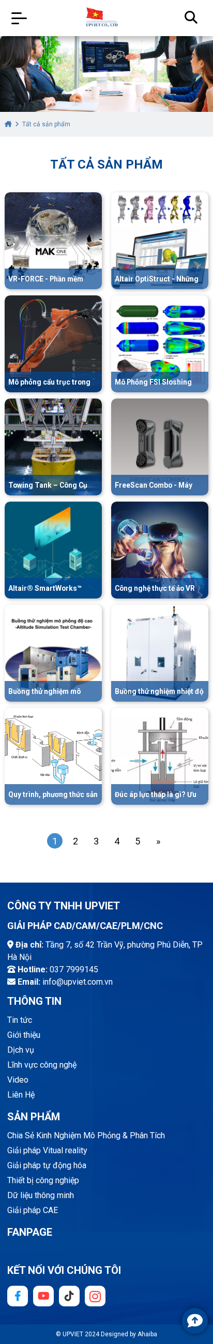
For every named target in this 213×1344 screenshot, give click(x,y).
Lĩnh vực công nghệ (42, 1065)
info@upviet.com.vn (77, 982)
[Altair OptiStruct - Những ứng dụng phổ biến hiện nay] (159, 240)
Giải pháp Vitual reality (47, 1150)
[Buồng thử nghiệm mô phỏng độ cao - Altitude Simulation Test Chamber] (53, 652)
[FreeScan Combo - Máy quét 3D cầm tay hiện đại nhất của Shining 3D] (159, 446)
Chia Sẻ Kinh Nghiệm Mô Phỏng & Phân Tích (86, 1135)
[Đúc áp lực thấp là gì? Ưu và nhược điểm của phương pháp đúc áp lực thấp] (159, 755)
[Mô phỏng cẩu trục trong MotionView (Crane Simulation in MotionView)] (53, 343)
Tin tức (19, 1020)
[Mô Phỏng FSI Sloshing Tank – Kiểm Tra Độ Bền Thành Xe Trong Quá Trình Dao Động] (159, 343)
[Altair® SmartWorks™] (53, 549)
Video (17, 1080)
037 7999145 (74, 969)
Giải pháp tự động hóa (46, 1165)
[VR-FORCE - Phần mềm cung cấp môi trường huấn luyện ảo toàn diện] (53, 240)
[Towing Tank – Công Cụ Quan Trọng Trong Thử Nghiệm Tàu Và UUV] (53, 446)
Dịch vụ (20, 1050)
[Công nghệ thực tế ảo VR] (159, 549)
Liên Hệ (21, 1095)
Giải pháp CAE (32, 1210)
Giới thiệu (23, 1035)
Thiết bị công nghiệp (43, 1180)
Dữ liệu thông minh (40, 1195)
